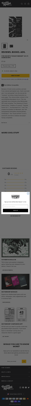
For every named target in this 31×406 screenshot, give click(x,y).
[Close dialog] (28, 193)
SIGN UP (15, 210)
